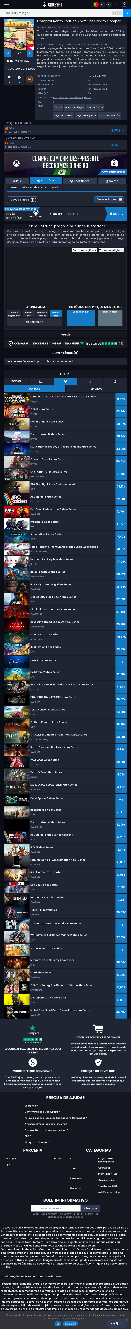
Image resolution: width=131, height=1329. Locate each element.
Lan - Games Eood (97, 84)
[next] (30, 53)
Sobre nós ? (31, 1105)
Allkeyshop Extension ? (37, 1142)
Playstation (76, 1178)
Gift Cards (104, 1167)
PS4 (55, 97)
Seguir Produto (34, 322)
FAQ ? (28, 1136)
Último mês (55, 314)
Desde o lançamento (14, 314)
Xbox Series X (76, 97)
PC (71, 1158)
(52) (120, 343)
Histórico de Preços (34, 187)
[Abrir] (6, 4)
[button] (124, 4)
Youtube (56, 1158)
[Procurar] (127, 13)
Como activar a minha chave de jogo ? (46, 1130)
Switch (87, 97)
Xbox (90, 93)
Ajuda (119, 1323)
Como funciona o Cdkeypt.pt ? (42, 1111)
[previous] (7, 53)
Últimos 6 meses (42, 314)
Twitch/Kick (11, 1158)
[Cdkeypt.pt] (52, 4)
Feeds (55, 187)
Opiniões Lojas (106, 1180)
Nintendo (75, 1188)
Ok (58, 1323)
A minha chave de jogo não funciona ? (46, 1124)
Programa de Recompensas (106, 1160)
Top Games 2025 (108, 1186)
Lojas (7, 1164)
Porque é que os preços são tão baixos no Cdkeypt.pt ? (56, 1118)
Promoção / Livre (107, 1173)
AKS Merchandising (109, 1192)
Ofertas (12, 187)
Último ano (28, 314)
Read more (70, 1323)
